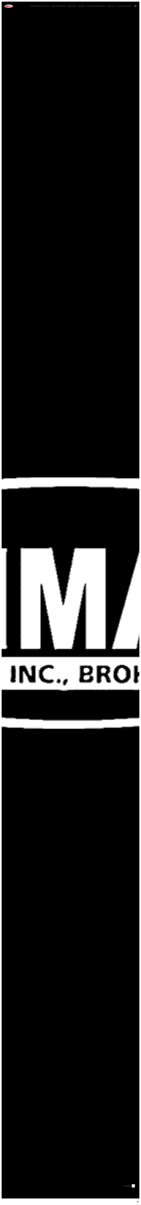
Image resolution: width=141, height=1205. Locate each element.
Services (81, 6)
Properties (72, 6)
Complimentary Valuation (39, 6)
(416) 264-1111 (112, 6)
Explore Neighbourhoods (96, 6)
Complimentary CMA (58, 6)
